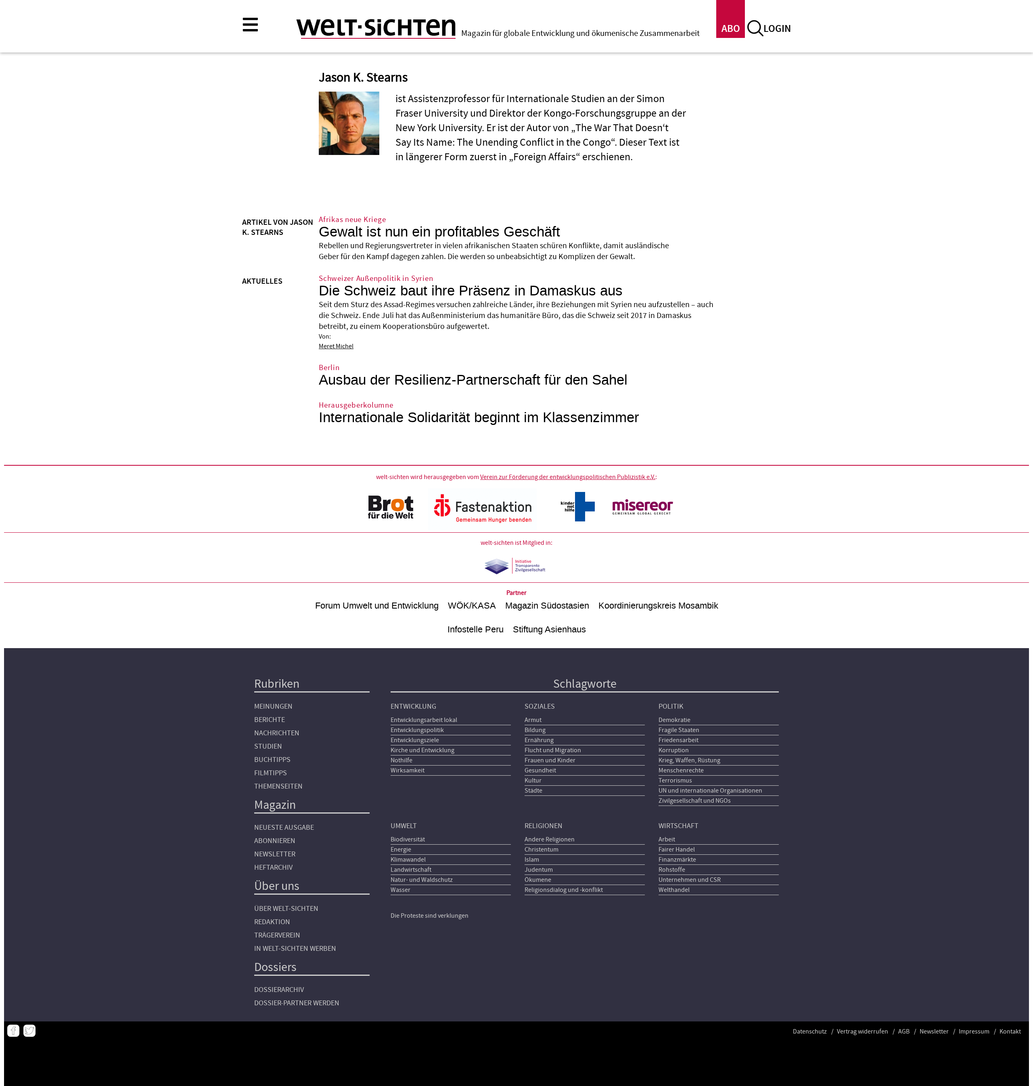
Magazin (275, 805)
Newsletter (274, 854)
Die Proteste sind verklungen (429, 916)
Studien (268, 746)
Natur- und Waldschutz (422, 880)
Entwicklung (413, 706)
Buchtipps (272, 759)
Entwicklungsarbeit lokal (424, 720)
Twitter (29, 1031)
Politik (671, 706)
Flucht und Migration (553, 750)
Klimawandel (408, 860)
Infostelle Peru (475, 629)
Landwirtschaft (411, 870)
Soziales (540, 706)
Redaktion (272, 922)
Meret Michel (336, 346)
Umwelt (404, 826)
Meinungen (273, 706)
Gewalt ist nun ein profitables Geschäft (439, 232)
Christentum (541, 849)
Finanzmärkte (677, 860)
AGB (904, 1031)
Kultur (533, 780)
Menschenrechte (681, 770)
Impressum (974, 1031)
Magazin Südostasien (547, 605)
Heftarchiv (273, 867)
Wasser (400, 890)
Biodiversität (408, 839)
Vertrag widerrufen (862, 1031)
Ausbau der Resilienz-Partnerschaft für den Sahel (473, 380)
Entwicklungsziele (415, 740)
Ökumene (538, 880)
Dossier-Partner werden (296, 1003)
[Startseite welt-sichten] (376, 27)
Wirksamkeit (407, 770)
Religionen (544, 826)
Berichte (269, 719)
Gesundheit (540, 770)
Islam (532, 860)
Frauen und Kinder (550, 760)
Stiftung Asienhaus (549, 629)
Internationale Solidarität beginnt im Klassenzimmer (479, 417)
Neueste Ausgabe (284, 827)
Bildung (535, 730)
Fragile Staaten (679, 730)
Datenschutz (810, 1031)
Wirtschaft (678, 826)
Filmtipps (270, 773)
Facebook (13, 1031)
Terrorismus (675, 780)
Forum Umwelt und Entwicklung (377, 605)
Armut (533, 720)
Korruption (674, 750)
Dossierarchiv (279, 989)
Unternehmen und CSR (690, 880)
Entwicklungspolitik (417, 730)
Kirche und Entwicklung (422, 750)
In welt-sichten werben (295, 948)
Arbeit (667, 839)
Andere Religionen (550, 839)
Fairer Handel (677, 849)
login (777, 29)
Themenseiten (278, 786)
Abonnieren (274, 840)
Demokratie (674, 720)
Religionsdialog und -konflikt (564, 890)
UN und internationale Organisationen (710, 791)
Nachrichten (276, 733)
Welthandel (674, 890)
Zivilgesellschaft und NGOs (695, 801)
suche (755, 28)
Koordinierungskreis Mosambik (658, 605)
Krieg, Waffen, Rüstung (689, 760)
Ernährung (539, 740)
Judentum (539, 870)
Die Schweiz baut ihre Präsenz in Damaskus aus (471, 291)
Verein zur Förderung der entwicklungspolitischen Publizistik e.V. (567, 477)
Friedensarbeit (678, 740)
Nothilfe (401, 760)
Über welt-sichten (286, 908)
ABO (730, 29)
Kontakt (1010, 1031)
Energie (401, 849)
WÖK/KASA (472, 605)
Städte (533, 791)
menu (250, 24)
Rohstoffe (672, 870)
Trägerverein (277, 935)
